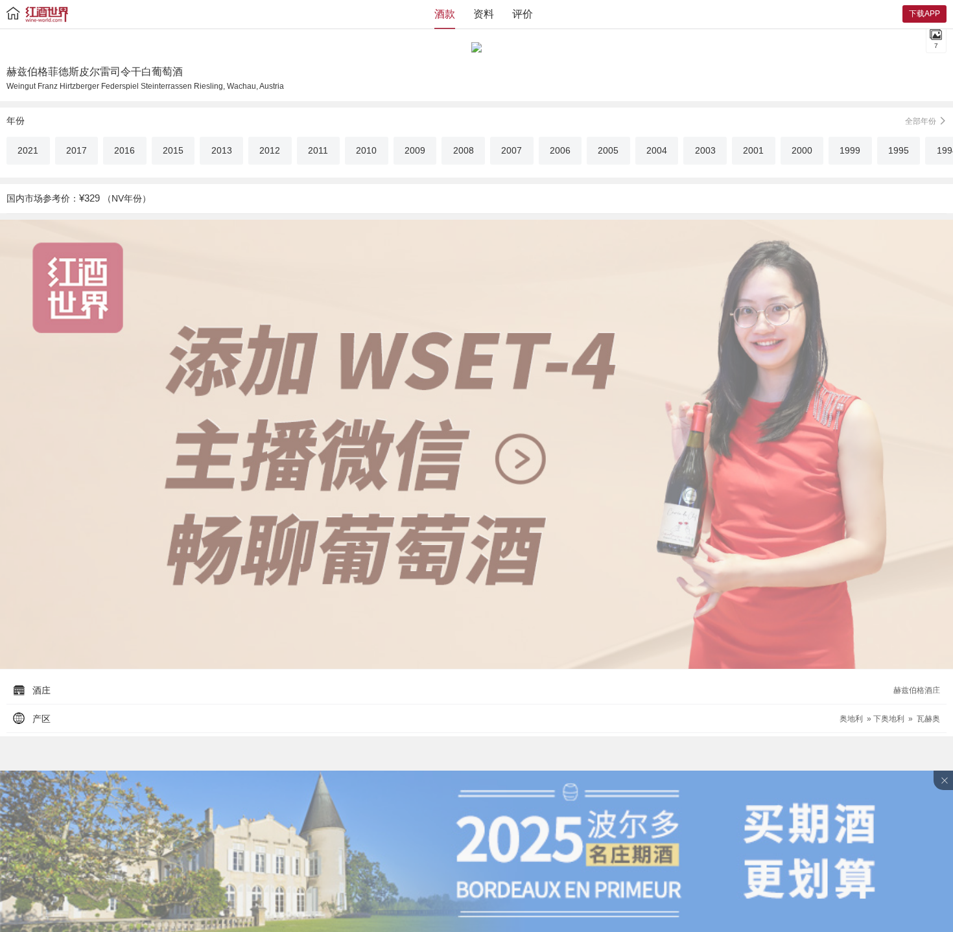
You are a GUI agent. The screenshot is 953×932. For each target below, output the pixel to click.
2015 (173, 150)
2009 (415, 150)
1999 (850, 150)
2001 (753, 150)
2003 (705, 150)
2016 (124, 150)
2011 (318, 150)
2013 (221, 150)
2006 (560, 150)
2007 (511, 150)
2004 (656, 150)
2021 (28, 150)
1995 (898, 150)
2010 (366, 150)
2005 (608, 150)
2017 (76, 150)
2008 (463, 150)
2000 (802, 150)
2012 (269, 150)
